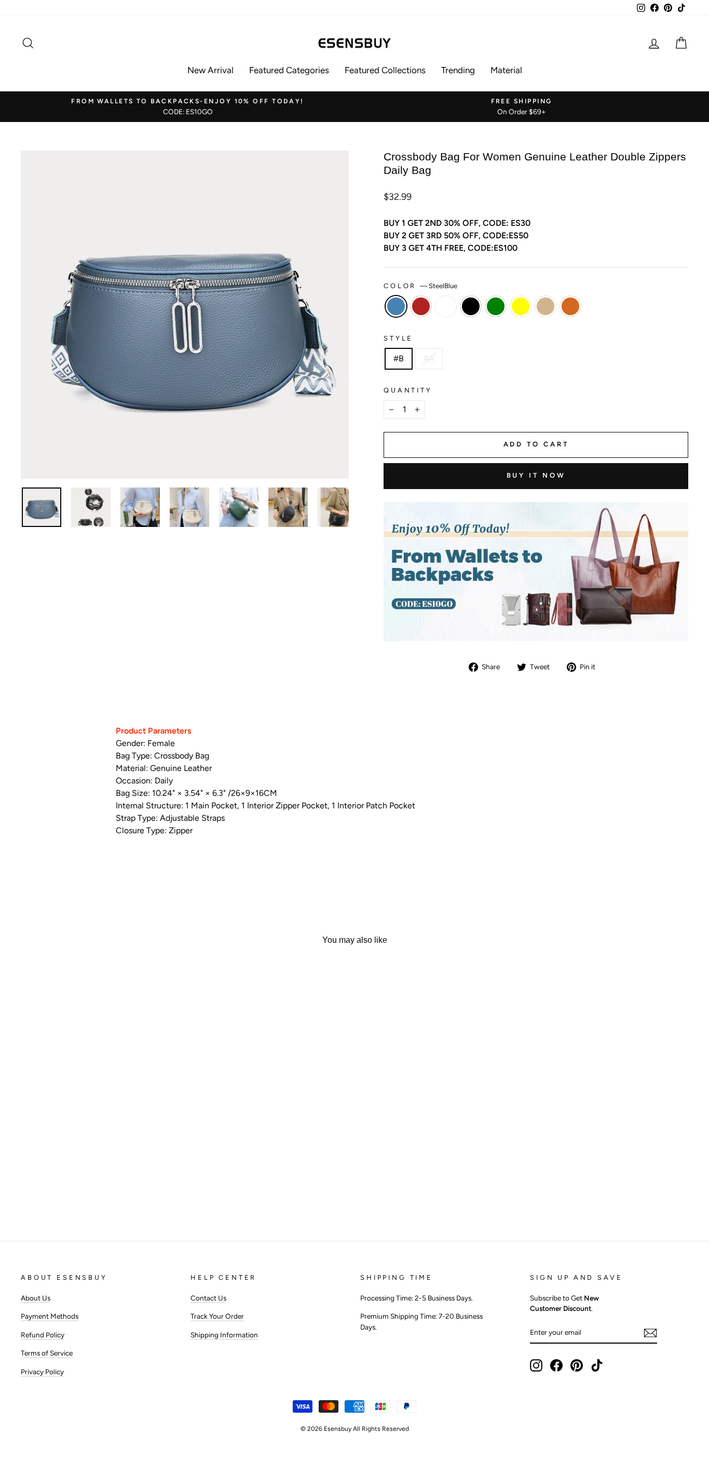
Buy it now (536, 475)
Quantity (408, 390)
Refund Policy (42, 1335)
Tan (545, 306)
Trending (458, 70)
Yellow (520, 306)
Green (495, 306)
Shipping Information (224, 1335)
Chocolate (570, 306)
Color (420, 286)
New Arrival (210, 70)
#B (398, 358)
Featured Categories (289, 70)
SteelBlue (396, 306)
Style (398, 338)
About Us (35, 1298)
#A (429, 358)
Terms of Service (47, 1353)
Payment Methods (49, 1316)
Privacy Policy (42, 1371)
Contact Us (208, 1298)
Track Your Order (217, 1316)
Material (506, 70)
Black (470, 306)
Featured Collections (385, 70)
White (445, 306)
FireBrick (421, 306)
